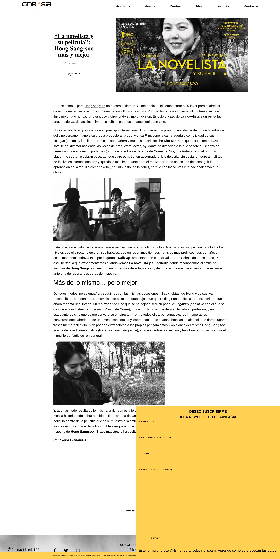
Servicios (123, 6)
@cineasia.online (24, 549)
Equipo (175, 6)
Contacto (251, 6)
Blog (199, 6)
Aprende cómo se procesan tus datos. (247, 550)
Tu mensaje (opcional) (155, 469)
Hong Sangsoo (95, 106)
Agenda (223, 6)
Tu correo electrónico (155, 437)
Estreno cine (73, 63)
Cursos (150, 6)
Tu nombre (147, 421)
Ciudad (144, 453)
